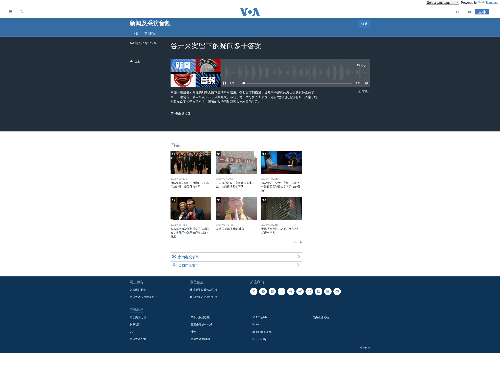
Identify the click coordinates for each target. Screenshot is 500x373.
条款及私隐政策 (200, 317)
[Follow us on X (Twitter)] (253, 291)
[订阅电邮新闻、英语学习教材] (337, 291)
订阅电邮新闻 (138, 289)
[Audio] (457, 12)
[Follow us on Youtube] (263, 291)
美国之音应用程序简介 (143, 297)
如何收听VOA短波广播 (203, 297)
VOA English (259, 317)
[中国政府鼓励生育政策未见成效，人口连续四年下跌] (236, 162)
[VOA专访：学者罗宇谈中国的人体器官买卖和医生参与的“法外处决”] (281, 162)
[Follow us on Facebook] (272, 291)
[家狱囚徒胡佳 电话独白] (236, 208)
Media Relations (261, 331)
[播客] (327, 291)
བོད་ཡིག (255, 324)
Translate (492, 2)
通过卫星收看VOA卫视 (203, 289)
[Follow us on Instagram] (281, 291)
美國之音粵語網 (200, 339)
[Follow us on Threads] (291, 291)
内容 (135, 33)
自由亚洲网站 (320, 317)
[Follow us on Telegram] (300, 291)
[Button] (135, 62)
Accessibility (259, 339)
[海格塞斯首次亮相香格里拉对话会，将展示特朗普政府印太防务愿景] (191, 208)
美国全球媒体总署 (201, 324)
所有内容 (297, 242)
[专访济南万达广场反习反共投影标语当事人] (281, 208)
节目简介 (150, 33)
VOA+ (133, 331)
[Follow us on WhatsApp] (309, 291)
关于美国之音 (138, 317)
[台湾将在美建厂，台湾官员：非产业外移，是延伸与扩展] (191, 162)
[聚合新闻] (318, 291)
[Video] (469, 12)
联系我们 (135, 324)
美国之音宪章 (138, 339)
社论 (193, 331)
